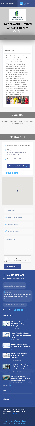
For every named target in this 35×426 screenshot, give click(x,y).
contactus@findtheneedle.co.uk (14, 286)
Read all (5, 385)
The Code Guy (12, 413)
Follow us (6, 399)
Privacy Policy (7, 423)
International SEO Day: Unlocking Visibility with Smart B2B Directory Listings (20, 378)
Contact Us (6, 421)
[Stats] (16, 173)
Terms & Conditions (19, 423)
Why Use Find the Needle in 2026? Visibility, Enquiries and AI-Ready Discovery (20, 324)
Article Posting (15, 421)
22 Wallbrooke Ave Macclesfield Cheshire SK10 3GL (17, 153)
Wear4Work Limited (17, 24)
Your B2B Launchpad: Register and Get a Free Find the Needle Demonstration (21, 367)
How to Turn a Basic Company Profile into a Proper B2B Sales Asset (21, 335)
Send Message (11, 266)
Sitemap (24, 421)
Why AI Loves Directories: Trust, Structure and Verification (19, 355)
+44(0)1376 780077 (17, 304)
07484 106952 (19, 28)
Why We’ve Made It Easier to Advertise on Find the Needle (20, 345)
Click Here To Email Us (16, 166)
